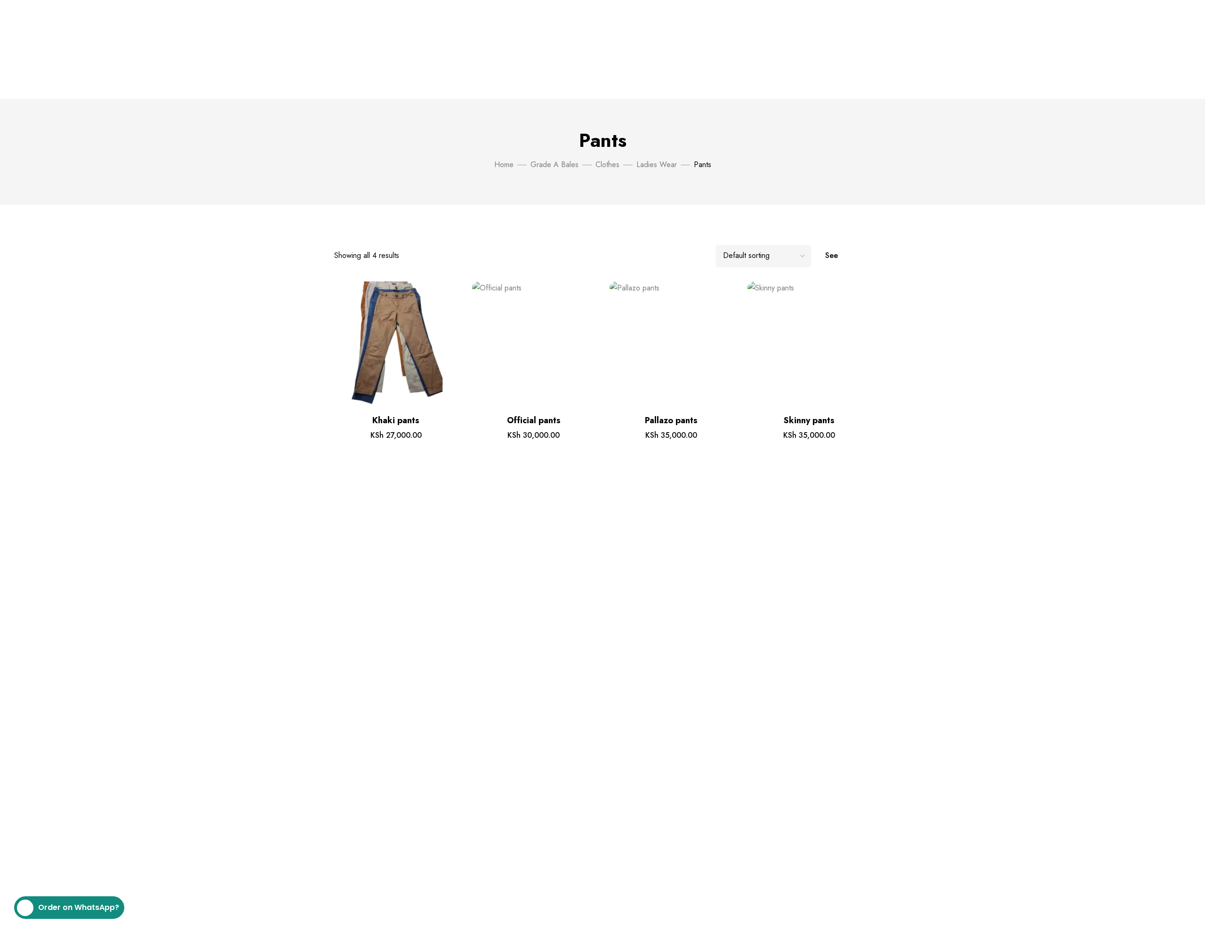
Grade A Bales (554, 164)
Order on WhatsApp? (78, 907)
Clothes (607, 164)
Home (504, 164)
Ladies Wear (656, 164)
